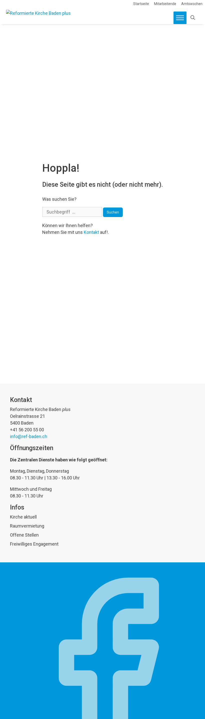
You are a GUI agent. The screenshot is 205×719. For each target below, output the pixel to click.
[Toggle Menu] (180, 17)
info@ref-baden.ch (28, 436)
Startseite (141, 4)
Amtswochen (191, 4)
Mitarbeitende (165, 4)
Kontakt (91, 232)
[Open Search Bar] (192, 18)
